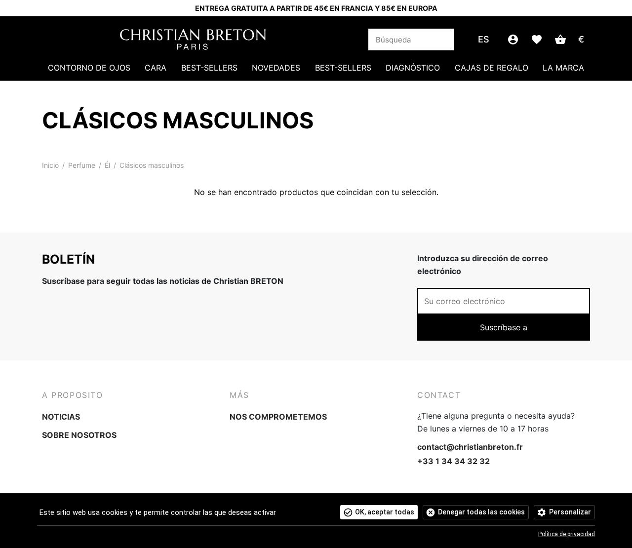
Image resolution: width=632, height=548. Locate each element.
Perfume (81, 165)
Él (107, 165)
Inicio (50, 165)
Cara (155, 68)
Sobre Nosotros (79, 435)
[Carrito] (560, 39)
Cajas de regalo (491, 68)
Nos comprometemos (278, 417)
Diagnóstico (413, 68)
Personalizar (570, 512)
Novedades (276, 68)
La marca (563, 68)
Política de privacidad (566, 534)
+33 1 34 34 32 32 (453, 461)
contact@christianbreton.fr (470, 447)
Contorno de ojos (89, 68)
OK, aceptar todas (384, 512)
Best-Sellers (209, 68)
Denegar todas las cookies (481, 512)
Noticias (61, 417)
